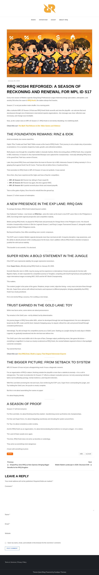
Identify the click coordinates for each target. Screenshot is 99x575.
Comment (9, 486)
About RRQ (63, 20)
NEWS (33, 20)
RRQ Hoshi (32, 100)
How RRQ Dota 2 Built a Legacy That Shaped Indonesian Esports (42, 354)
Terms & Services (10, 562)
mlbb (81, 454)
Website (8, 533)
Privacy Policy (21, 562)
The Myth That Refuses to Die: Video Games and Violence (39, 126)
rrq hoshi (88, 454)
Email (7, 524)
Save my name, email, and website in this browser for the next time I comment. (34, 543)
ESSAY (53, 20)
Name (7, 514)
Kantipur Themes (60, 572)
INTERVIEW (43, 20)
